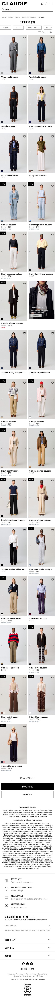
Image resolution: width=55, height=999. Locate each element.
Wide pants (33, 28)
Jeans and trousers (29, 17)
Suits (18, 28)
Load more (27, 787)
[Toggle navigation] (51, 3)
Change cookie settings (22, 976)
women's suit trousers (44, 857)
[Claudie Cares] (27, 990)
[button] (42, 3)
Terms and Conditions (15, 974)
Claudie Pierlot (7, 17)
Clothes (17, 17)
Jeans (5, 28)
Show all (27, 795)
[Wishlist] (24, 38)
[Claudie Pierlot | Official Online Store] (14, 3)
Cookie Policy (43, 974)
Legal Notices (38, 976)
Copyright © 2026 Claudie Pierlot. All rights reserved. (27, 979)
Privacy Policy (30, 974)
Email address (10, 926)
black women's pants (23, 861)
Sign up (49, 925)
